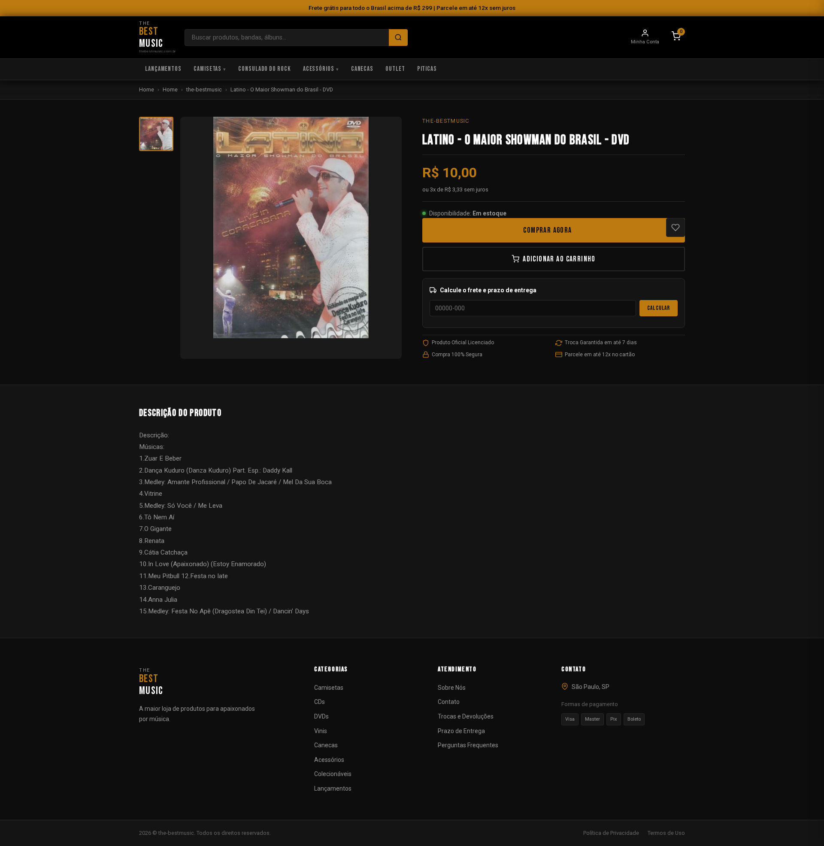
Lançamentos (163, 69)
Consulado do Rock (264, 69)
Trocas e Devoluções (466, 716)
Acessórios (318, 69)
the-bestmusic (204, 89)
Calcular (658, 308)
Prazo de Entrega (461, 731)
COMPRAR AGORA (547, 230)
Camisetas (207, 69)
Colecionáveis (332, 773)
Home (146, 89)
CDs (319, 701)
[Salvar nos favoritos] (675, 227)
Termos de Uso (666, 833)
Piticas (427, 69)
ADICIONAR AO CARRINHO (559, 259)
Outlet (395, 69)
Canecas (362, 69)
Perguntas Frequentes (468, 745)
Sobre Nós (452, 687)
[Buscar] (398, 37)
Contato (449, 701)
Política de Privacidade (611, 833)
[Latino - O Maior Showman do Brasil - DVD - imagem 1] (156, 134)
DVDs (321, 716)
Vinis (320, 731)
